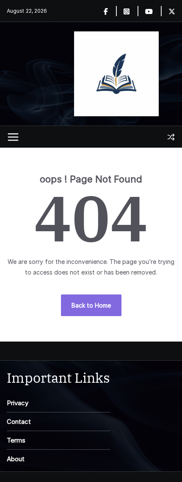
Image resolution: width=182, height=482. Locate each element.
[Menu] (13, 137)
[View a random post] (171, 137)
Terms (16, 440)
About (16, 459)
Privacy (17, 403)
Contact (19, 422)
